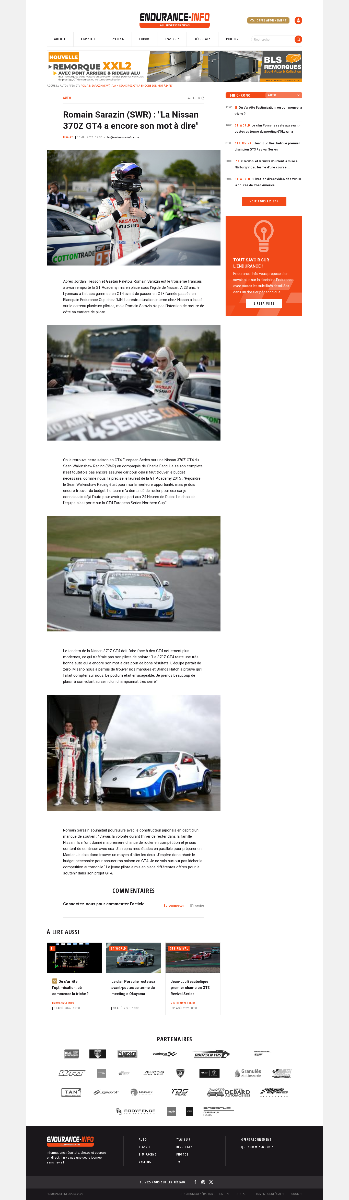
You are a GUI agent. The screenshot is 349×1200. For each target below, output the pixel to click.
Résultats (202, 39)
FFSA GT (74, 85)
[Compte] (298, 20)
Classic (87, 39)
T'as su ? (172, 39)
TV (178, 1162)
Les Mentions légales (269, 1194)
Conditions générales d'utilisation (204, 1194)
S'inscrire (197, 905)
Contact (242, 1194)
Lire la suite (264, 303)
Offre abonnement (271, 20)
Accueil (52, 85)
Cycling (117, 39)
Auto (58, 39)
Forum (144, 39)
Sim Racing (148, 1154)
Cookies (296, 1194)
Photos (232, 39)
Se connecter (174, 905)
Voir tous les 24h (264, 201)
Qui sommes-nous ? (257, 1147)
